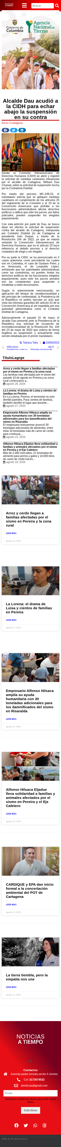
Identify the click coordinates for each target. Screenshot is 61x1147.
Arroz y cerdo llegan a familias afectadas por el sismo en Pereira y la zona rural (29, 370)
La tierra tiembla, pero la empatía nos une (27, 977)
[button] (25, 87)
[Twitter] (26, 1125)
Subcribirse (30, 1110)
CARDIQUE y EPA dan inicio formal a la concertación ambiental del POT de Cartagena (30, 890)
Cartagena (16, 123)
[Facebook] (16, 1125)
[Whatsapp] (35, 1125)
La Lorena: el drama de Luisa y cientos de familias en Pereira (29, 608)
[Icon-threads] (44, 1125)
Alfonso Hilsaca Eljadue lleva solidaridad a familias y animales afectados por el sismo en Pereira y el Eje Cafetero (30, 446)
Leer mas (11, 533)
